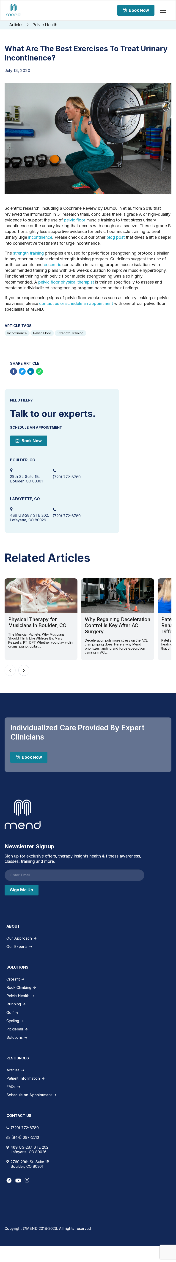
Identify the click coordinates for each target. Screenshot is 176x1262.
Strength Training (70, 333)
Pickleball (14, 1029)
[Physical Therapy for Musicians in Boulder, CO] (41, 595)
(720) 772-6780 (67, 477)
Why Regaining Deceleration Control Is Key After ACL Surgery (117, 625)
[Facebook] (9, 1180)
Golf (10, 1012)
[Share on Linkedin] (30, 371)
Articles (16, 24)
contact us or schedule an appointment (76, 303)
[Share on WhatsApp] (39, 371)
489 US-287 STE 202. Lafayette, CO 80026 (29, 517)
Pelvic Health (44, 24)
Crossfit (13, 979)
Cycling (12, 1020)
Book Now (139, 10)
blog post (116, 237)
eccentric (52, 264)
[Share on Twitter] (22, 371)
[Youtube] (18, 1180)
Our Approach (19, 938)
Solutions (14, 1037)
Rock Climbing (18, 987)
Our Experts (17, 946)
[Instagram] (27, 1180)
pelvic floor (75, 220)
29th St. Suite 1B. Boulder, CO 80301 (26, 478)
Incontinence (17, 333)
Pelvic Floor (42, 333)
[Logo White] (23, 814)
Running (13, 1004)
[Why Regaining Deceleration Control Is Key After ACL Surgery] (117, 595)
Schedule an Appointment (29, 1095)
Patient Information (23, 1078)
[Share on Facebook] (13, 371)
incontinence (40, 237)
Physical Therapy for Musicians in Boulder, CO (37, 622)
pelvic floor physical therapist (66, 282)
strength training (28, 253)
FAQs (11, 1086)
